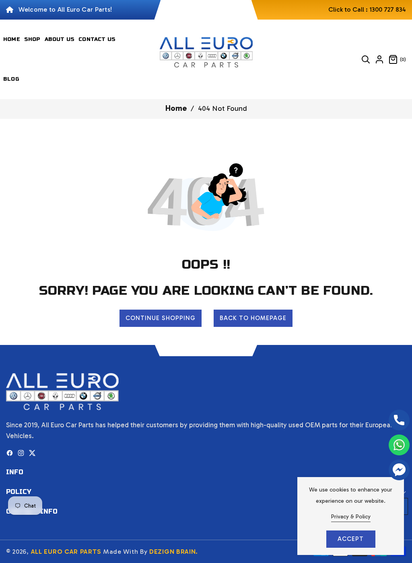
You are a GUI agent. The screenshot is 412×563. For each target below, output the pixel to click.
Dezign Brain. (173, 551)
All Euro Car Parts (66, 551)
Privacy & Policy (351, 516)
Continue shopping (161, 318)
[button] (366, 59)
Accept (351, 539)
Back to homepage (253, 318)
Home (176, 108)
